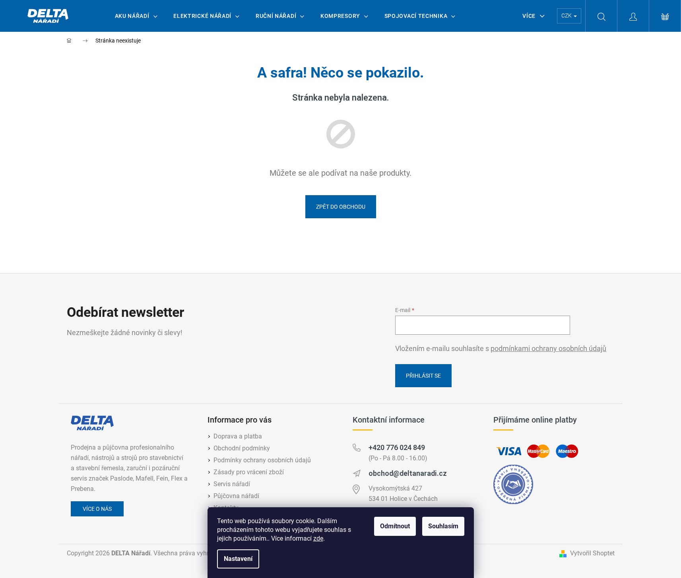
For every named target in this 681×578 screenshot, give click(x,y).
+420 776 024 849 (397, 447)
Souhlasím (443, 526)
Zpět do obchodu (340, 207)
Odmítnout (395, 526)
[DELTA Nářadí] (92, 423)
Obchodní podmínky (241, 448)
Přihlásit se (423, 375)
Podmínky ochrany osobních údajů (262, 460)
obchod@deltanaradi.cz (408, 473)
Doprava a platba (237, 436)
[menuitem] (136, 16)
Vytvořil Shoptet (592, 553)
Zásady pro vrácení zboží (248, 472)
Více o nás (97, 509)
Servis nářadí (231, 484)
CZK (567, 15)
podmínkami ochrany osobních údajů (548, 349)
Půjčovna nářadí (236, 496)
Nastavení (238, 558)
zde (318, 538)
